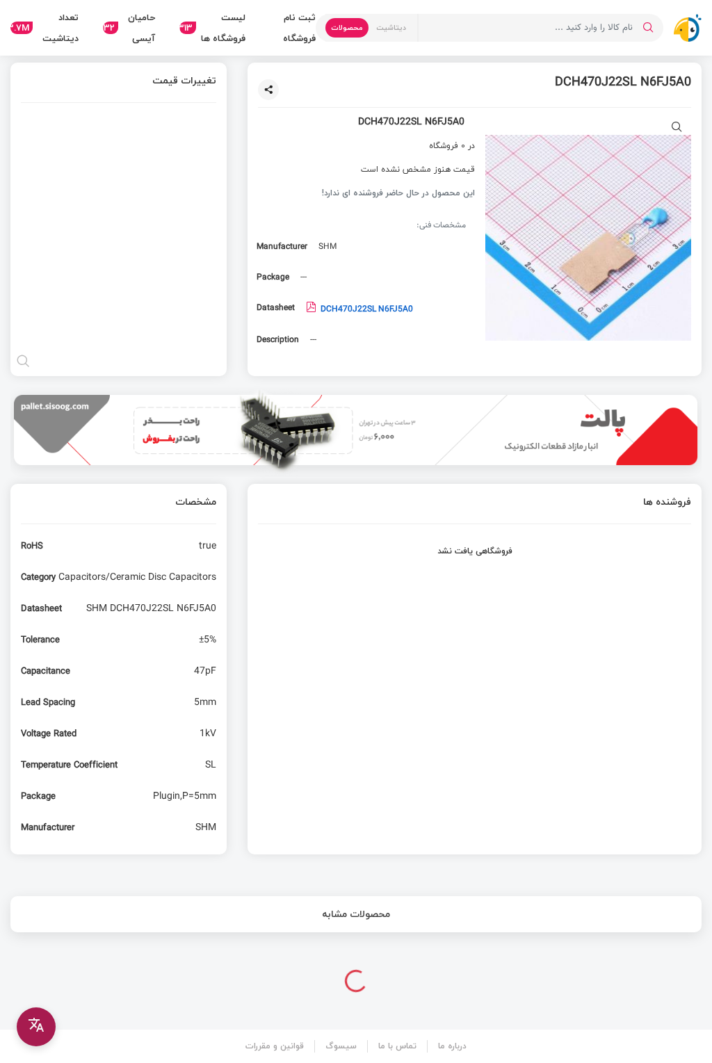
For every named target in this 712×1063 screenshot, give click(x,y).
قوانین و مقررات (274, 1046)
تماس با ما (397, 1046)
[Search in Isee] (648, 27)
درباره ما (452, 1046)
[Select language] (36, 1026)
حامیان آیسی (129, 28)
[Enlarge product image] (677, 128)
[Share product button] (268, 89)
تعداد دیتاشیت (44, 28)
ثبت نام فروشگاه (299, 28)
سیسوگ (341, 1046)
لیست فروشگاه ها (212, 28)
